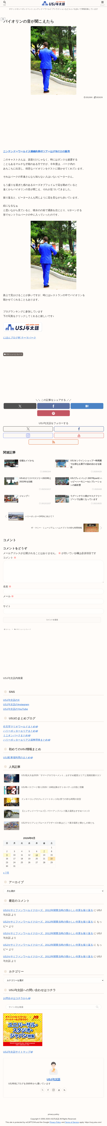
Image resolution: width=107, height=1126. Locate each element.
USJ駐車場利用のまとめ (16, 757)
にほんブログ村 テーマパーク (19, 337)
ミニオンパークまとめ (15, 735)
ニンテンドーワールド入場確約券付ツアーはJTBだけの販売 (36, 151)
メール (8, 596)
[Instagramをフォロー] (28, 435)
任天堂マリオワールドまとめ (19, 726)
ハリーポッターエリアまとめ (19, 731)
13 (37, 855)
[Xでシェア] (20, 406)
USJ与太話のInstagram (16, 704)
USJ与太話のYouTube (15, 709)
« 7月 (6, 872)
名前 (7, 586)
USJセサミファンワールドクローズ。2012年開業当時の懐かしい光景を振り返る (48, 910)
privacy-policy (53, 1114)
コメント (9, 557)
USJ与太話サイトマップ (16, 1051)
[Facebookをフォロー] (79, 429)
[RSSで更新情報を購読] (53, 442)
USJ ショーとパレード (14, 354)
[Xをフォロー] (28, 429)
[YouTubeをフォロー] (79, 435)
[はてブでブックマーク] (87, 406)
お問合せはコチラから (15, 998)
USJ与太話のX (11, 700)
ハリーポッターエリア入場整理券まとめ (25, 740)
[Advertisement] (53, 119)
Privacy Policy (55, 1122)
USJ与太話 (53, 1079)
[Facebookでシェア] (53, 406)
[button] (97, 1007)
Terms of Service (72, 1122)
